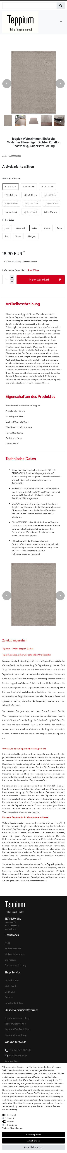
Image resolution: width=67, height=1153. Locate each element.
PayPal (10, 1121)
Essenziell (11, 1115)
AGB (7, 943)
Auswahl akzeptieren (33, 1147)
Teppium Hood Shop (16, 1034)
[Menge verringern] (12, 282)
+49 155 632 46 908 (19, 1050)
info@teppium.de (17, 1055)
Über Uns (10, 991)
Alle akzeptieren (33, 1134)
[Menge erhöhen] (12, 277)
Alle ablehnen (33, 1140)
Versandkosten (29, 261)
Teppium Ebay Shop (15, 1023)
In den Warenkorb (39, 279)
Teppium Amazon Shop (17, 1018)
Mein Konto (11, 986)
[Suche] (61, 5)
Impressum (10, 959)
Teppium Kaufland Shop (17, 1029)
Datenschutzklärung (15, 965)
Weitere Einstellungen (12, 1128)
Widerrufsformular (15, 954)
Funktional (12, 1124)
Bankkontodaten (14, 1003)
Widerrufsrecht (13, 948)
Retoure (9, 997)
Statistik (11, 1118)
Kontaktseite (12, 980)
